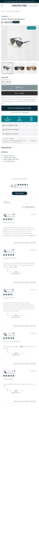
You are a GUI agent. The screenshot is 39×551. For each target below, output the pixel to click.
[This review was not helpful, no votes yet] (34, 243)
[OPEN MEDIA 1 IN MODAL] (19, 43)
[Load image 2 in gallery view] (19, 68)
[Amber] (9, 81)
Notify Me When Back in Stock (19, 108)
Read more (32, 235)
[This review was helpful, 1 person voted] (30, 326)
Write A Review (19, 193)
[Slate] (3, 81)
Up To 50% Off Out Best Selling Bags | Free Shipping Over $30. (20, 1)
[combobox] (28, 207)
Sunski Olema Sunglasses (13, 11)
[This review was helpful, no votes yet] (30, 243)
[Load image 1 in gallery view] (7, 68)
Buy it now (19, 93)
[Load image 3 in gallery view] (31, 68)
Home (3, 11)
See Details (25, 112)
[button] (36, 5)
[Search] (30, 5)
